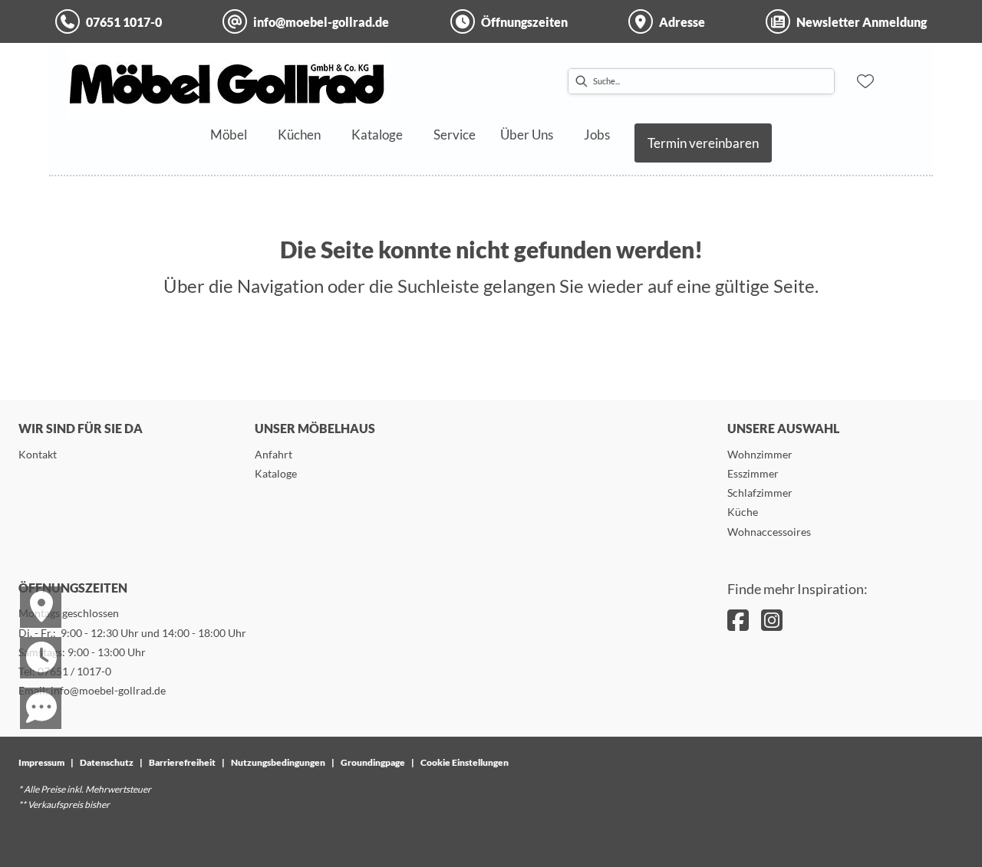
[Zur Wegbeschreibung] (31, 593)
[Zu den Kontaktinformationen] (31, 694)
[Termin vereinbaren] (31, 644)
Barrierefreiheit (182, 762)
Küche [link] (742, 511)
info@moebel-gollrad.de (108, 690)
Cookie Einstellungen (464, 762)
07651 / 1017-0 (74, 671)
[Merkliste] (865, 81)
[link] (228, 134)
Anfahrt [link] (273, 454)
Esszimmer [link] (753, 473)
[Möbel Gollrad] (229, 81)
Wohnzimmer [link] (760, 454)
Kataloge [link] (276, 473)
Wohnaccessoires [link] (769, 531)
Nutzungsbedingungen (278, 762)
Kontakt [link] (37, 454)
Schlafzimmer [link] (760, 492)
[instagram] (772, 620)
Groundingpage (373, 762)
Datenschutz (106, 762)
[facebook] (738, 620)
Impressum (41, 762)
